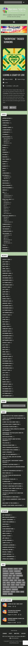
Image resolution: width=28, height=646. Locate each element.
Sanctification (7, 243)
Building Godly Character (10, 424)
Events (10, 633)
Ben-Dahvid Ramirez (8, 517)
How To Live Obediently (9, 454)
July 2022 (5, 372)
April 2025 (5, 296)
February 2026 (6, 273)
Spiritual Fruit (7, 199)
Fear (3, 150)
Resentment (7, 197)
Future (4, 154)
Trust (4, 245)
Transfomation (7, 222)
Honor (4, 161)
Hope (3, 163)
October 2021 (6, 393)
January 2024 (6, 331)
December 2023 (6, 333)
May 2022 (5, 377)
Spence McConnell (8, 559)
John (17, 86)
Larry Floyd (6, 542)
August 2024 (6, 315)
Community (6, 132)
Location (23, 633)
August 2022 (6, 370)
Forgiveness (7, 235)
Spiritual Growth (8, 215)
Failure (5, 194)
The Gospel (5, 233)
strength (8, 589)
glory (9, 578)
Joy (4, 205)
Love (6, 82)
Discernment (7, 138)
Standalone (6, 481)
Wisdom (4, 247)
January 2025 (6, 303)
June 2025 (5, 291)
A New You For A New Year (10, 422)
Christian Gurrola (8, 522)
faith (10, 575)
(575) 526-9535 (14, 638)
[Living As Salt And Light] (4, 606)
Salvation (6, 241)
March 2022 (5, 382)
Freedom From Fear (8, 445)
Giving (5, 219)
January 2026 (6, 275)
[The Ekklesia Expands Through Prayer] (4, 613)
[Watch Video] (13, 606)
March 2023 (5, 354)
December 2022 (6, 361)
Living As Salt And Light (15, 604)
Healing (4, 157)
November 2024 (7, 308)
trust (17, 591)
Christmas (5, 123)
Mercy (5, 238)
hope (15, 580)
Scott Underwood (8, 556)
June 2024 (5, 319)
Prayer (5, 220)
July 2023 (5, 345)
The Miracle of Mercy (9, 490)
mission (13, 582)
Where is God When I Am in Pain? (12, 505)
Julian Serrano (7, 540)
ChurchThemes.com (14, 643)
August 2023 (6, 342)
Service (4, 190)
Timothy (13, 591)
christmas (5, 571)
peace (4, 584)
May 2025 (5, 294)
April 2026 (5, 268)
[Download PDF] (15, 606)
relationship (6, 587)
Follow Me (5, 443)
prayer (17, 584)
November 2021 (7, 391)
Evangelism (6, 177)
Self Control (6, 213)
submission (14, 589)
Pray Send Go (6, 473)
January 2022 (6, 386)
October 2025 (6, 282)
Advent (4, 568)
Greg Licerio (6, 533)
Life (3, 170)
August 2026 (6, 259)
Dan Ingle (5, 524)
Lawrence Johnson (8, 545)
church (11, 571)
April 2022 (5, 379)
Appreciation (6, 118)
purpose (22, 584)
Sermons (5, 633)
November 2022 (7, 363)
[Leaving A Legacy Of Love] (14, 69)
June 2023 (5, 347)
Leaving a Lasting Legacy (10, 464)
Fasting (5, 217)
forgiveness (19, 575)
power (12, 584)
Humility (5, 166)
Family (4, 147)
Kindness (6, 207)
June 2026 (5, 264)
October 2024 (6, 310)
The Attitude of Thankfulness (11, 483)
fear (14, 575)
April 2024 (5, 324)
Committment (6, 127)
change (15, 568)
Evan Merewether (7, 528)
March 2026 (5, 271)
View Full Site (14, 630)
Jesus (4, 168)
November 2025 (7, 280)
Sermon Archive (7, 30)
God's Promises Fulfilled (10, 447)
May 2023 (5, 349)
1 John (14, 86)
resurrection (14, 587)
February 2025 (6, 301)
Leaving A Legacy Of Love (14, 75)
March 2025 (5, 298)
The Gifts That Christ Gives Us (11, 488)
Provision (5, 183)
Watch (13, 107)
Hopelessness (7, 195)
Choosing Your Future (9, 426)
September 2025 (7, 285)
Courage (5, 134)
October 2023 (6, 338)
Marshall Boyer (7, 549)
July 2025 (5, 289)
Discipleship (6, 136)
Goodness (6, 204)
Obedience (6, 143)
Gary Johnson (6, 531)
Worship (5, 250)
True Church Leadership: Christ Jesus (13, 499)
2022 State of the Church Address (12, 415)
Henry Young (6, 535)
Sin (3, 192)
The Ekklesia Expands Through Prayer (14, 611)
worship (10, 594)
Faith (5, 201)
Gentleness (6, 202)
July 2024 (5, 317)
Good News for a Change (10, 449)
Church (4, 125)
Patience (6, 210)
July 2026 (5, 261)
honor (11, 580)
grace (17, 578)
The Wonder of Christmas (10, 497)
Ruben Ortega (21, 79)
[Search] (23, 2)
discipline (5, 575)
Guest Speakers (7, 452)
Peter (8, 584)
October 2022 (6, 365)
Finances (5, 152)
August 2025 (6, 287)
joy (23, 580)
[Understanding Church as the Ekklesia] (4, 621)
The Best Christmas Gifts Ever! (11, 486)
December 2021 (6, 388)
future (4, 578)
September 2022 (7, 368)
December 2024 (6, 305)
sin (3, 589)
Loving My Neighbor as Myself (11, 470)
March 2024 (5, 326)
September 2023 (7, 340)
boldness (10, 568)
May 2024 (5, 321)
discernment (18, 573)
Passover (5, 180)
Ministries (16, 633)
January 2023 (6, 358)
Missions (6, 178)
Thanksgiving (6, 231)
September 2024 (7, 312)
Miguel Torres (6, 552)
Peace (5, 212)
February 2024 (6, 328)
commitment (17, 571)
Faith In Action (7, 436)
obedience (18, 582)
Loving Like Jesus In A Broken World (13, 466)
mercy (8, 582)
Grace (5, 236)
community (5, 573)
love (4, 582)
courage (12, 573)
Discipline (6, 140)
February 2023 (6, 356)
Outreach (5, 175)
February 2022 (6, 384)
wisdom (5, 594)
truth (22, 591)
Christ (20, 568)
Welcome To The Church (9, 503)
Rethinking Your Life (8, 479)
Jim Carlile (5, 538)
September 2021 (7, 395)
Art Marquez (6, 515)
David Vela (5, 526)
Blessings (5, 120)
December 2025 (6, 278)
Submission (6, 224)
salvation (20, 587)
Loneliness (5, 173)
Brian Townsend (7, 519)
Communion (6, 130)
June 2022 (5, 375)
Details (5, 107)
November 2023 (7, 335)
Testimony (5, 229)
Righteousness (7, 187)
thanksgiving (6, 591)
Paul (24, 582)
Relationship (6, 185)
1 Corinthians (8, 86)
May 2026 (5, 266)
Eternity (5, 145)
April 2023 (5, 351)
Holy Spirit (5, 159)
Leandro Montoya (8, 547)
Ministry (6, 141)
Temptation (6, 226)
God (13, 578)
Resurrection (7, 239)
